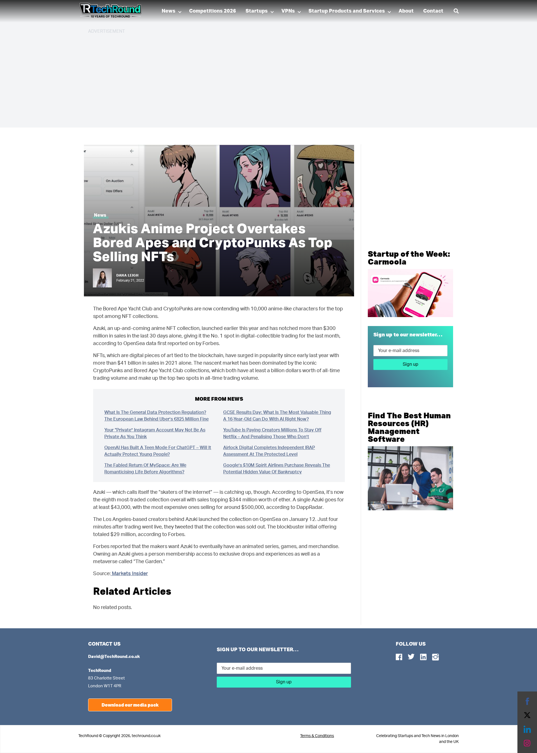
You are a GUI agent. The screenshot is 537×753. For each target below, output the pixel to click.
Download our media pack (130, 705)
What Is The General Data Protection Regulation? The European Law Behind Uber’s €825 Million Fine (156, 415)
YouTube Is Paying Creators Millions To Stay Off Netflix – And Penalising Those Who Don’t (272, 433)
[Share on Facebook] (527, 701)
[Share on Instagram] (527, 743)
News (168, 11)
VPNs (288, 11)
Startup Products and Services (346, 11)
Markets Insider (129, 573)
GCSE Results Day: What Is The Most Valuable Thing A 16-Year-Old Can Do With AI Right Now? (277, 415)
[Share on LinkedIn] (527, 729)
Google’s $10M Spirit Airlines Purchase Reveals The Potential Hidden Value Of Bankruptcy (276, 468)
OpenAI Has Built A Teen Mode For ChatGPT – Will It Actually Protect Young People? (157, 451)
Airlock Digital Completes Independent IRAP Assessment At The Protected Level (269, 451)
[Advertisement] (256, 78)
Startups (257, 11)
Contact (433, 11)
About (406, 11)
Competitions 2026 (212, 11)
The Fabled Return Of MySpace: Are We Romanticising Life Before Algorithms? (145, 468)
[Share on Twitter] (527, 715)
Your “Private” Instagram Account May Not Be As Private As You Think (154, 433)
